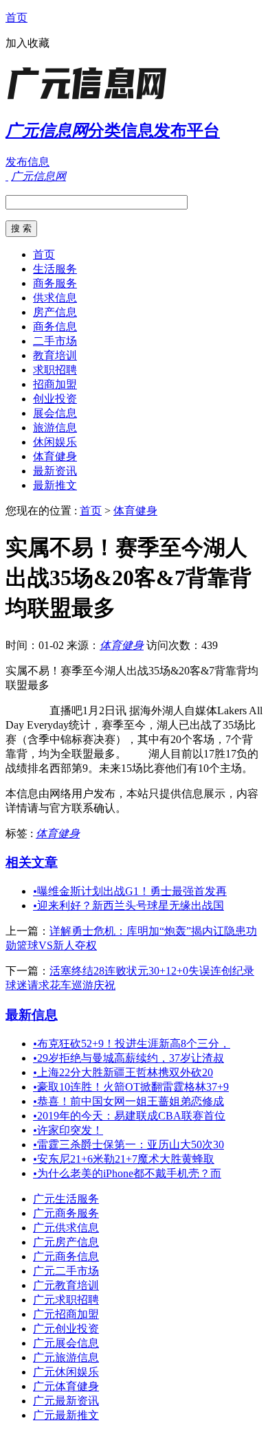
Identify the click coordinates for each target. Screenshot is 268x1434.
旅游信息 (55, 427)
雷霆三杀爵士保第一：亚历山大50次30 (128, 1144)
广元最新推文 (66, 1415)
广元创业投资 (66, 1328)
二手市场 (55, 341)
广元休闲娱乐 (66, 1372)
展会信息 (55, 413)
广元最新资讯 (66, 1401)
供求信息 (55, 298)
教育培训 (55, 355)
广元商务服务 (66, 1213)
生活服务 (55, 269)
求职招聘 (55, 370)
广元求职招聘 (66, 1300)
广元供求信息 (66, 1227)
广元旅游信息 (66, 1357)
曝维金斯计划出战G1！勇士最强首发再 (130, 891)
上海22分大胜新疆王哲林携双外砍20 (123, 1072)
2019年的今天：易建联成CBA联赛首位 (129, 1116)
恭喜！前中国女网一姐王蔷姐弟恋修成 (128, 1101)
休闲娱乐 (55, 442)
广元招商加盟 (66, 1314)
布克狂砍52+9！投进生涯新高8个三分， (131, 1043)
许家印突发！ (68, 1130)
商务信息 (55, 326)
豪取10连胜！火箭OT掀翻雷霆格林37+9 (131, 1087)
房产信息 (55, 312)
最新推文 (55, 485)
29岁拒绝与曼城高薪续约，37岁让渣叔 (128, 1058)
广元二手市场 (66, 1271)
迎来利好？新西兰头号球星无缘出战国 (128, 905)
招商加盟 (55, 384)
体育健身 (55, 456)
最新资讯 (55, 471)
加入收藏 (27, 43)
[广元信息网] (91, 99)
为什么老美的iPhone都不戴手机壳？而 (127, 1173)
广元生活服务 (66, 1199)
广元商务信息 (66, 1256)
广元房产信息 (66, 1242)
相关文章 (31, 862)
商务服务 (55, 283)
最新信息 (31, 1015)
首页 (16, 17)
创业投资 (55, 399)
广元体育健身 (66, 1386)
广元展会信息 (66, 1343)
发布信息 (27, 162)
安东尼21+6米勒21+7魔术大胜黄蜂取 (123, 1159)
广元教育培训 (66, 1285)
